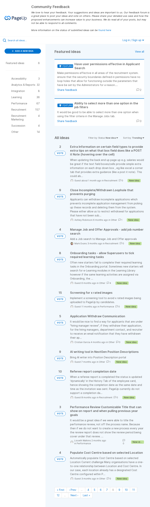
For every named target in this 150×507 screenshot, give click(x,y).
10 (126, 489)
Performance (107, 306)
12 (58, 495)
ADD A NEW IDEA (23, 51)
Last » (86, 495)
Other (114, 220)
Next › (74, 495)
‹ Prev (72, 489)
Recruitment (110, 180)
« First (60, 489)
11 (133, 489)
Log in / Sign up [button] (132, 40)
